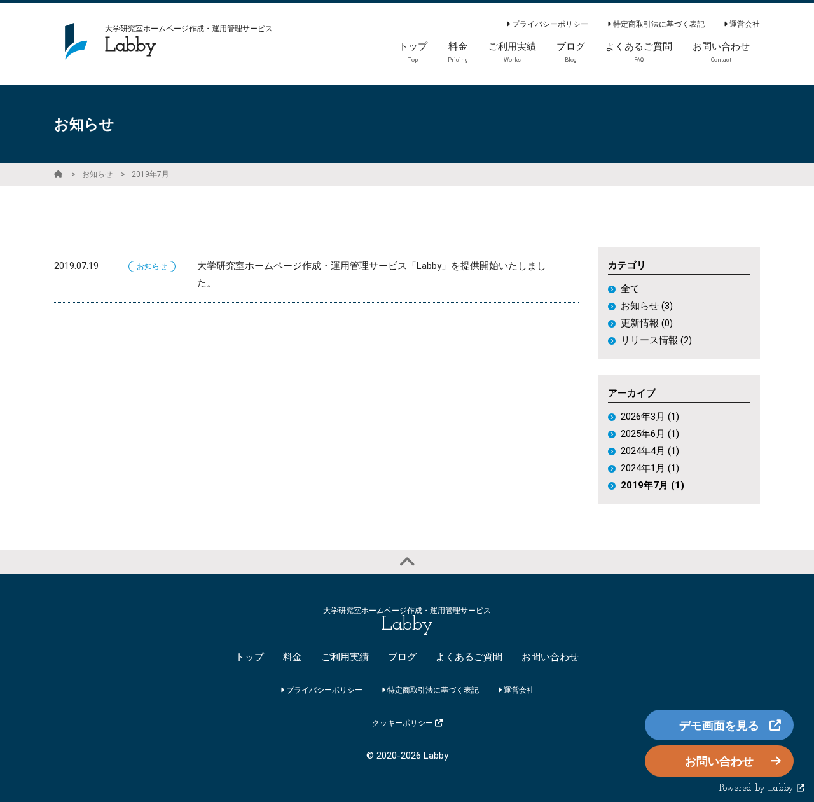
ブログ (402, 657)
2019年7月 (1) (652, 485)
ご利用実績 (345, 657)
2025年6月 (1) (650, 433)
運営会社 (744, 24)
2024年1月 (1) (650, 468)
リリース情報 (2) (656, 340)
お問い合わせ (550, 657)
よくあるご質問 (469, 657)
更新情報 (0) (647, 323)
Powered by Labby (758, 788)
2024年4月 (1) (650, 451)
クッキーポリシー (403, 723)
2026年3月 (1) (650, 416)
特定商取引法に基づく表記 (658, 24)
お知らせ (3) (647, 306)
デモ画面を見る (719, 725)
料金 (292, 657)
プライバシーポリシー (549, 24)
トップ (249, 657)
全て (630, 288)
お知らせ (97, 174)
